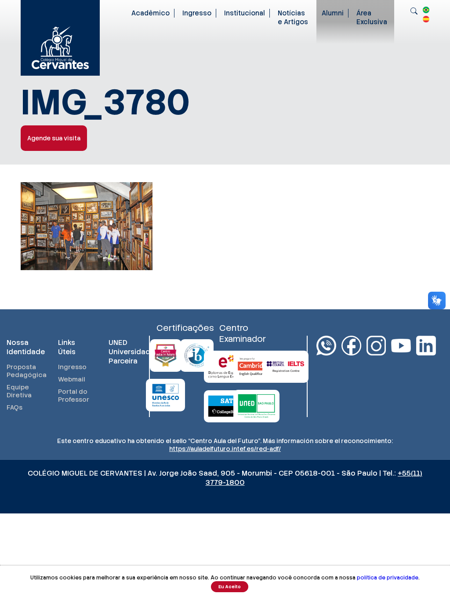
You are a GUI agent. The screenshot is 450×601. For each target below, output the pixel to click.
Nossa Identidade (23, 347)
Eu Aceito (229, 587)
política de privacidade (387, 577)
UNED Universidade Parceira (125, 352)
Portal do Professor (73, 395)
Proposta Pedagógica (23, 371)
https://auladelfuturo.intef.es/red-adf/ (225, 449)
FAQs (14, 407)
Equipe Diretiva (19, 391)
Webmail (71, 379)
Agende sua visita (53, 138)
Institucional (244, 13)
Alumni (333, 13)
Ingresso (196, 13)
